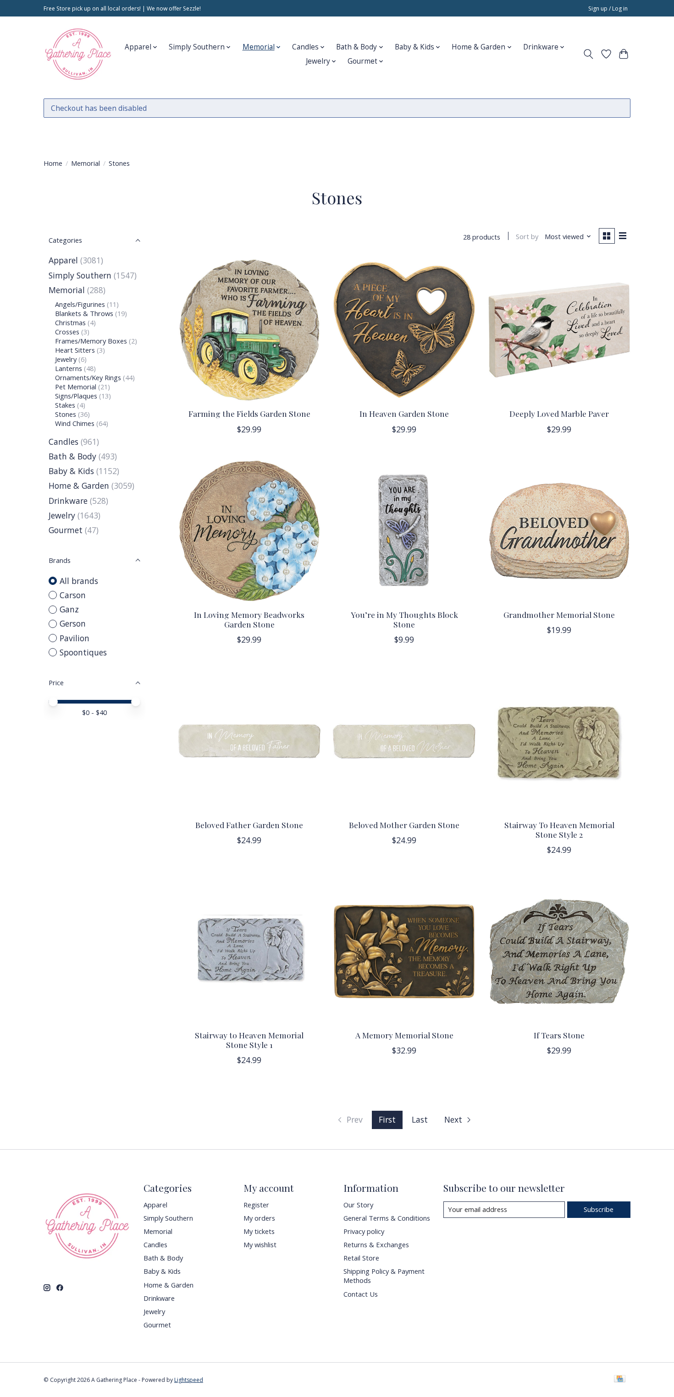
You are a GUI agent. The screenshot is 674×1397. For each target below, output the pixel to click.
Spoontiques (83, 652)
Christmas (70, 322)
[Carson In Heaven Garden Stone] (404, 330)
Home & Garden (79, 485)
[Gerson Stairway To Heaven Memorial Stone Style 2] (559, 741)
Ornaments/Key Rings (88, 377)
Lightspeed (188, 1380)
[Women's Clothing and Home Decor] (78, 54)
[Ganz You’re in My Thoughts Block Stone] (404, 531)
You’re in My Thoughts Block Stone (404, 619)
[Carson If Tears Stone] (559, 951)
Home (53, 163)
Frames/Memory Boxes (91, 340)
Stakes (65, 404)
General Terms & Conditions (386, 1217)
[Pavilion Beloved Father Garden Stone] (249, 741)
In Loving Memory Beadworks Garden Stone (249, 619)
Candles (63, 441)
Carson (73, 594)
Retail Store (361, 1257)
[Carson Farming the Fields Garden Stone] (249, 330)
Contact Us (360, 1294)
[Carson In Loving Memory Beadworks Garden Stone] (249, 531)
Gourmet (66, 529)
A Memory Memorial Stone (404, 1035)
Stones (65, 414)
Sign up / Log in (608, 8)
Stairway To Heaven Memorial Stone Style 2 (559, 829)
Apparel (63, 260)
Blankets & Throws (84, 313)
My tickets (259, 1231)
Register (256, 1204)
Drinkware (68, 500)
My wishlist (259, 1244)
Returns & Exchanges (376, 1244)
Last (420, 1119)
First (387, 1119)
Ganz (69, 609)
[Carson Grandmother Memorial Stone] (559, 531)
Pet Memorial (75, 386)
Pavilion (74, 638)
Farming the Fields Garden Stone (249, 413)
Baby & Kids (71, 470)
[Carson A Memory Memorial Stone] (404, 951)
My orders (259, 1217)
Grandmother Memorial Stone (559, 614)
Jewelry (66, 359)
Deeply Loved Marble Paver (559, 413)
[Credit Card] (619, 1379)
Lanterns (68, 368)
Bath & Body (72, 456)
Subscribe (598, 1209)
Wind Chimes (74, 423)
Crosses (67, 331)
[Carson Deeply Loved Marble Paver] (559, 330)
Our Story (358, 1204)
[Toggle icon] (588, 54)
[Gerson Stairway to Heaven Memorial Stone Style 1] (249, 951)
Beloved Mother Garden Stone (404, 824)
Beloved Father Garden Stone (249, 824)
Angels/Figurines (80, 304)
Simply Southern (80, 275)
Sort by (527, 236)
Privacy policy (363, 1231)
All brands (79, 580)
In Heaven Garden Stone (404, 413)
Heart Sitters (75, 350)
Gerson (73, 623)
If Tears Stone (559, 1035)
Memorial (85, 163)
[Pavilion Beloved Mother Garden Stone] (404, 741)
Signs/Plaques (76, 395)
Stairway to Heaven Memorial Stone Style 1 (249, 1040)
